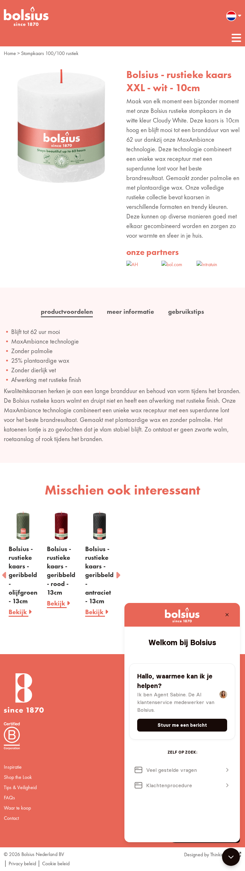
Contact (11, 818)
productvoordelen (67, 311)
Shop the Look (18, 777)
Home (10, 53)
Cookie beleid (56, 863)
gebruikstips (186, 311)
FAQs (9, 797)
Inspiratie (13, 767)
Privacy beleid (22, 863)
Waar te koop (17, 807)
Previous (5, 573)
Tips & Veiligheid (20, 787)
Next (118, 573)
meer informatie (130, 311)
